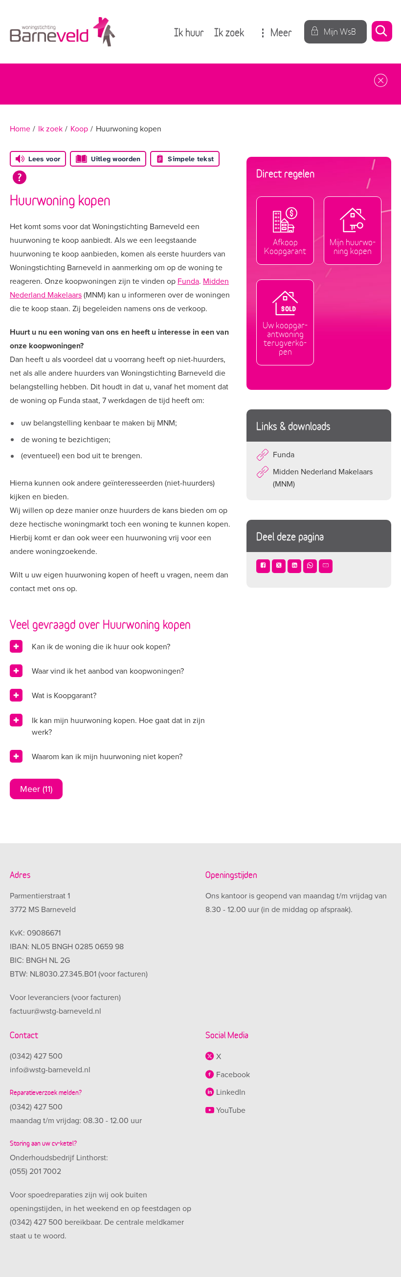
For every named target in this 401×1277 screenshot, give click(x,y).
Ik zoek (229, 31)
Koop (79, 129)
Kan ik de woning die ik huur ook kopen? (101, 647)
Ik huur (189, 31)
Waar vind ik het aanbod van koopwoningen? (108, 671)
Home (20, 129)
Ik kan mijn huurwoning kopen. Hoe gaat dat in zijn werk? (118, 726)
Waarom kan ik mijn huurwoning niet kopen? (107, 757)
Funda (188, 281)
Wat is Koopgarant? (64, 696)
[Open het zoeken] (381, 32)
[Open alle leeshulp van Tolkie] (19, 177)
